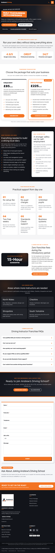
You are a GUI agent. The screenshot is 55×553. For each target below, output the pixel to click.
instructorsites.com (12, 550)
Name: (6, 405)
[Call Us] (48, 2)
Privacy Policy (4, 550)
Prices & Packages (33, 498)
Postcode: (7, 412)
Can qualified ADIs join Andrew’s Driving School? (17, 337)
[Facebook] (30, 530)
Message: (6, 443)
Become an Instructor (6, 529)
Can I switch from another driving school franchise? (18, 364)
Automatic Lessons (33, 505)
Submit (27, 458)
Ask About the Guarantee (40, 273)
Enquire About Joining (25, 24)
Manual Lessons (33, 503)
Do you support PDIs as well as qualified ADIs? (16, 353)
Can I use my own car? (9, 343)
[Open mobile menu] (52, 2)
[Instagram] (34, 530)
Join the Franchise (6, 532)
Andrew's (6, 2)
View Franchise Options (9, 24)
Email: (6, 428)
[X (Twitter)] (37, 530)
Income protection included (18, 29)
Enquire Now (14, 115)
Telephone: (7, 420)
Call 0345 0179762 (35, 389)
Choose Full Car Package (41, 115)
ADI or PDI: (6, 435)
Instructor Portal (5, 536)
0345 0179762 (6, 517)
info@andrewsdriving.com (7, 519)
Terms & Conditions (21, 550)
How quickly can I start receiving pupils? (14, 348)
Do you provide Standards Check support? (15, 359)
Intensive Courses (33, 501)
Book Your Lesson (46, 486)
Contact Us (4, 521)
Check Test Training (6, 534)
